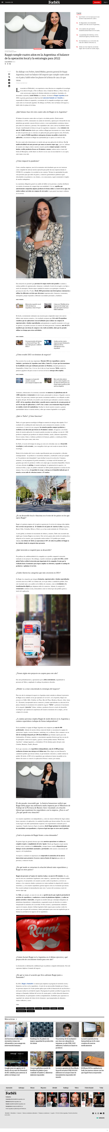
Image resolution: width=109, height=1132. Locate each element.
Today (101, 1087)
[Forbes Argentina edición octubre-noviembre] (87, 1100)
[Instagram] (98, 1113)
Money (32, 1087)
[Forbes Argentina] (54, 2)
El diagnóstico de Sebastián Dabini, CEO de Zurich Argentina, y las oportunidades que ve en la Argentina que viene (89, 23)
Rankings (65, 1087)
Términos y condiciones (43, 1113)
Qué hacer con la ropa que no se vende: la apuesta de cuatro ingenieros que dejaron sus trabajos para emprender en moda (89, 17)
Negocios (43, 1087)
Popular (79, 13)
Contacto (19, 1113)
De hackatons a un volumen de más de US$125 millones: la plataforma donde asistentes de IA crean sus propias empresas (89, 41)
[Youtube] (101, 1113)
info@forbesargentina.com (15, 1101)
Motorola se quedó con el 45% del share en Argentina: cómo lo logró (33, 306)
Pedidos (53, 1008)
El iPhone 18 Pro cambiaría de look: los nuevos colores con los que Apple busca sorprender (92, 1070)
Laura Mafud (8, 61)
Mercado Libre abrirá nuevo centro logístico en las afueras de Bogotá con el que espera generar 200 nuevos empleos (62, 383)
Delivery (46, 1008)
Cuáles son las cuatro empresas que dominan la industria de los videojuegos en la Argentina (61, 345)
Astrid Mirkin (21, 1008)
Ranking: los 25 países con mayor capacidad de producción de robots (41, 1041)
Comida (38, 1008)
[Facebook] (9, 80)
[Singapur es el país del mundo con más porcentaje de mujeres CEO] (19, 380)
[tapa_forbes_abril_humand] (52, 1100)
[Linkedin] (9, 86)
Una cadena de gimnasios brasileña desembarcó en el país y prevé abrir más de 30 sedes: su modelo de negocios (89, 29)
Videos (77, 1087)
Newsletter (13, 1113)
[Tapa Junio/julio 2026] (40, 1100)
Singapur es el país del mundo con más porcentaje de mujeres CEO (33, 381)
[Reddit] (9, 83)
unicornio (31, 1011)
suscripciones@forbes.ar (17, 1106)
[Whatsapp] (9, 74)
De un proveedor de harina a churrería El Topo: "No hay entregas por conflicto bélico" (33, 344)
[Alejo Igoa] (64, 1100)
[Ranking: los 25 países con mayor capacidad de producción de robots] (41, 1029)
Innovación (9, 1087)
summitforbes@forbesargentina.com (17, 1103)
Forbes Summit (89, 1087)
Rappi (61, 1008)
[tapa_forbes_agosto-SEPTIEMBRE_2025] (98, 1100)
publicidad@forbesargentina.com (17, 1099)
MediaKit (7, 1113)
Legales (52, 1113)
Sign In (105, 2)
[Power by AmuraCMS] (100, 1117)
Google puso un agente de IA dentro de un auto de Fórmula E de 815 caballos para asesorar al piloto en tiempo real (16, 1071)
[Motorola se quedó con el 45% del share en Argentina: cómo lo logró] (19, 305)
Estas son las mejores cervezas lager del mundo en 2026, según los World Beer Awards (89, 47)
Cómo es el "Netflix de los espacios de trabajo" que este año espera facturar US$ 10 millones (61, 307)
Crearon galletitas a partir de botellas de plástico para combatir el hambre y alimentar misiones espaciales (41, 1071)
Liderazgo (21, 1087)
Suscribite (97, 2)
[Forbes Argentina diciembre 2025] (75, 1100)
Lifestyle (54, 1087)
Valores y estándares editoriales (30, 1113)
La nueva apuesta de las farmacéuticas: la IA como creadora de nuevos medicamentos (90, 1042)
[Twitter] (9, 77)
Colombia (30, 1008)
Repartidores (21, 1011)
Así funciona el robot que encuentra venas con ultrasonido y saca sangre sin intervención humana (15, 1042)
